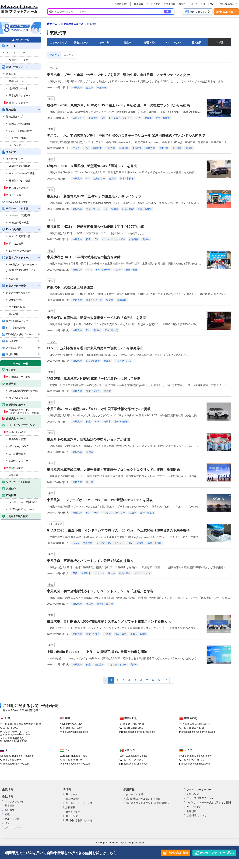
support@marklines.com (16, 734)
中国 (50, 98)
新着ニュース (81, 42)
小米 (86, 148)
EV (103, 117)
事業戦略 (101, 87)
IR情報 (67, 789)
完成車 (127, 42)
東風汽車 (77, 87)
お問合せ (183, 3)
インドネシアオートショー (110, 543)
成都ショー (78, 117)
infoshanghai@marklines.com (138, 731)
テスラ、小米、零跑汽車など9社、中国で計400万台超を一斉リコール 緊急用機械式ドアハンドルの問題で (126, 135)
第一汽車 (176, 148)
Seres (76, 543)
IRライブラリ (72, 811)
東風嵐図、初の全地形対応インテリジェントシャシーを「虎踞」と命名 (100, 591)
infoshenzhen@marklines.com (199, 731)
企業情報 (7, 789)
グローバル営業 (134, 794)
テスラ (76, 148)
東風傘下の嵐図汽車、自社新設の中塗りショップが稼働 (88, 439)
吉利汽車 (123, 148)
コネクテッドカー (117, 664)
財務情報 (70, 807)
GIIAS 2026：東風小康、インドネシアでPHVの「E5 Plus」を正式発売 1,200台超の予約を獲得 (118, 530)
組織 (7, 814)
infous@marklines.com (75, 731)
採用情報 (138, 3)
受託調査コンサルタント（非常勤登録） (148, 802)
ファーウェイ (93, 208)
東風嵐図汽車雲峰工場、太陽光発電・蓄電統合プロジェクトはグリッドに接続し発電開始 (113, 469)
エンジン (99, 573)
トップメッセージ (14, 801)
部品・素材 (150, 42)
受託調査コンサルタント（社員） (144, 798)
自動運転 (133, 239)
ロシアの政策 (93, 360)
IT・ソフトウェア (173, 42)
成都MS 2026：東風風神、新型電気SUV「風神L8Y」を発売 (92, 165)
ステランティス (94, 300)
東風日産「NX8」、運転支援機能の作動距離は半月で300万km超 (95, 226)
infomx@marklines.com (135, 763)
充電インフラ (93, 391)
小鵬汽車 (110, 148)
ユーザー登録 (198, 3)
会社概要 (10, 809)
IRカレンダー (72, 816)
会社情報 (7, 796)
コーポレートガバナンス (78, 802)
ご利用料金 (169, 3)
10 (165, 680)
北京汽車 (163, 148)
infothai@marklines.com (16, 763)
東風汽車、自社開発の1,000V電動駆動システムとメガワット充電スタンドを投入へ (109, 621)
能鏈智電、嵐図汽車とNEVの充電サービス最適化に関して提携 (93, 378)
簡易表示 (54, 55)
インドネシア (55, 523)
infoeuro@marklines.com (196, 763)
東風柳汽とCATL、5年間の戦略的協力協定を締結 (84, 257)
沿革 (7, 823)
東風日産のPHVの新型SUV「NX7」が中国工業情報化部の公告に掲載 (99, 408)
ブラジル (53, 68)
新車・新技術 (163, 117)
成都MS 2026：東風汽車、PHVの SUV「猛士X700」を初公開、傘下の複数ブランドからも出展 (118, 105)
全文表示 (68, 55)
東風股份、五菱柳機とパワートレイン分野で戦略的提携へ (90, 560)
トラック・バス (123, 360)
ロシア (51, 341)
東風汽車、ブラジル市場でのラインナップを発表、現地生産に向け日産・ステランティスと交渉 (120, 74)
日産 (88, 239)
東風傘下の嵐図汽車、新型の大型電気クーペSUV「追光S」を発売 (96, 317)
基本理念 (10, 805)
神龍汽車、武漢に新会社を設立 (70, 287)
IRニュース (71, 794)
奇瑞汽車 (137, 148)
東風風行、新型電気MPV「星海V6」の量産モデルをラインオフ (94, 196)
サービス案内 (153, 3)
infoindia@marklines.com (76, 763)
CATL (89, 269)
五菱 (75, 573)
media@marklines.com (15, 740)
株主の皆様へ (72, 798)
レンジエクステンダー (120, 117)
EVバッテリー (103, 269)
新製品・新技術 (105, 603)
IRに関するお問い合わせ (78, 820)
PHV (138, 117)
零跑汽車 (97, 148)
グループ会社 (12, 818)
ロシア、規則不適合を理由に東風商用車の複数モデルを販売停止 (95, 348)
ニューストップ (58, 42)
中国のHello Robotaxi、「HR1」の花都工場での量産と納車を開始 (97, 651)
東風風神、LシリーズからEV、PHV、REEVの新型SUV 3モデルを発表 (100, 499)
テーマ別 (104, 42)
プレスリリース (13, 827)
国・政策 (196, 42)
